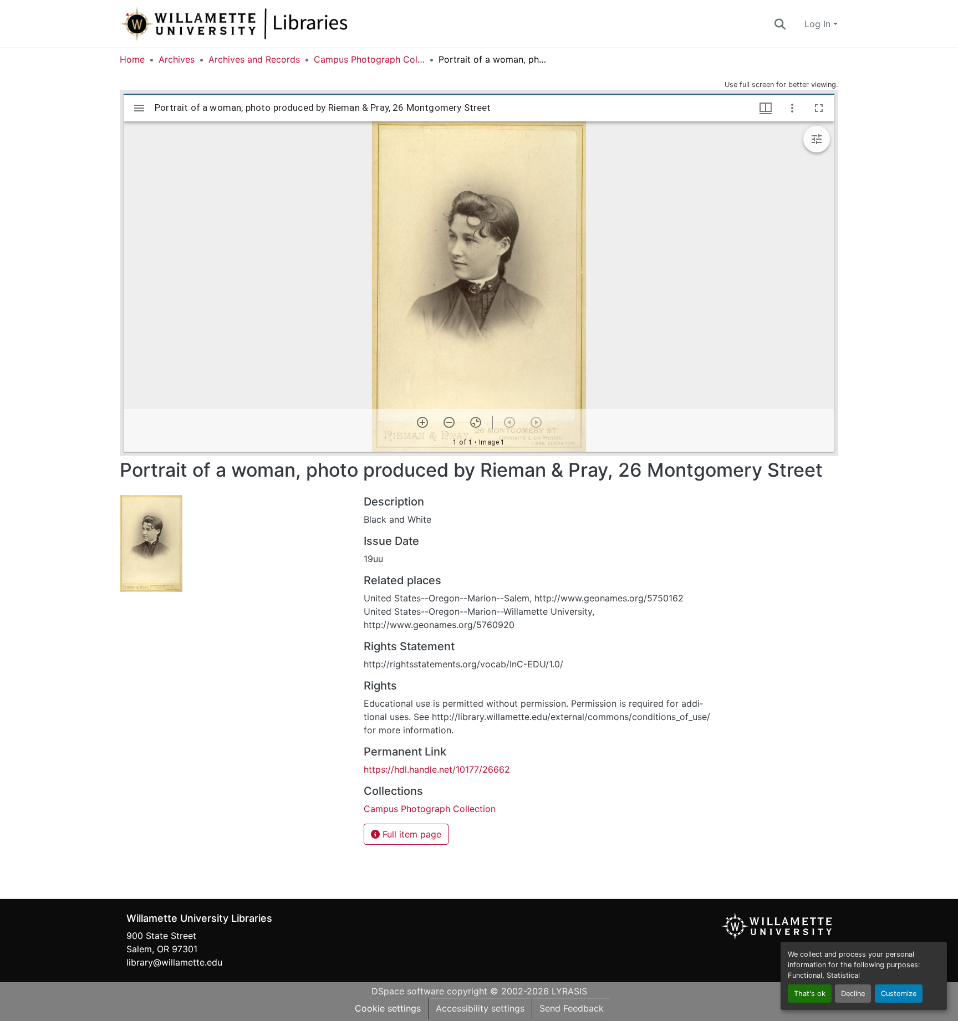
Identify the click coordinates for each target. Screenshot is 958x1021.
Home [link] (132, 59)
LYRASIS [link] (569, 991)
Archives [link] (177, 59)
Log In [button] (818, 23)
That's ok (809, 993)
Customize (898, 993)
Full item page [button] (410, 834)
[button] (270, 23)
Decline (853, 993)
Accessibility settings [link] (480, 1008)
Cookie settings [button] (388, 1008)
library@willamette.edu (174, 962)
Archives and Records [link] (254, 59)
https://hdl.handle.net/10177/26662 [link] (437, 769)
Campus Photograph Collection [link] (369, 59)
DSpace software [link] (407, 991)
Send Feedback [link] (571, 1008)
